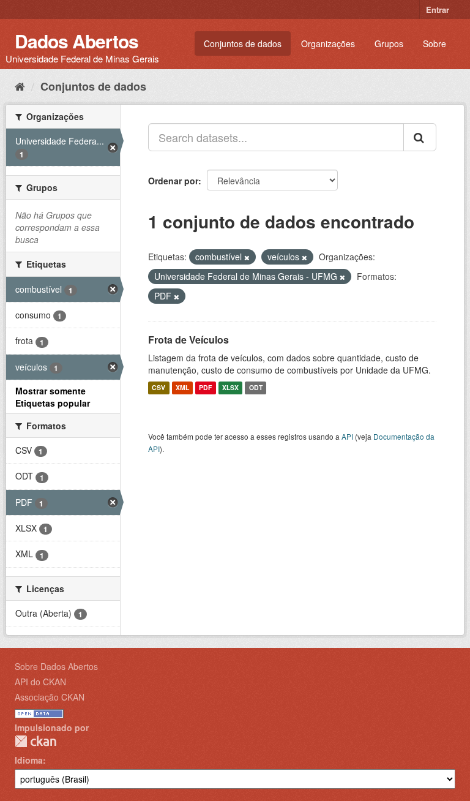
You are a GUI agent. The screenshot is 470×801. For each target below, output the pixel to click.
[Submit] (419, 137)
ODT (256, 388)
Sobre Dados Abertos (56, 666)
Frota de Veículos (188, 340)
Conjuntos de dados (243, 43)
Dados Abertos (76, 41)
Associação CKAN (49, 697)
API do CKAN (40, 681)
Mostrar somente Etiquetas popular (52, 397)
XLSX (230, 388)
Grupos (389, 43)
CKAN (35, 741)
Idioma (29, 760)
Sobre (434, 43)
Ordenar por (173, 181)
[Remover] (247, 257)
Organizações (328, 43)
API (347, 436)
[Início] (20, 86)
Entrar (437, 9)
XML (182, 388)
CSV (158, 388)
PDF (205, 388)
